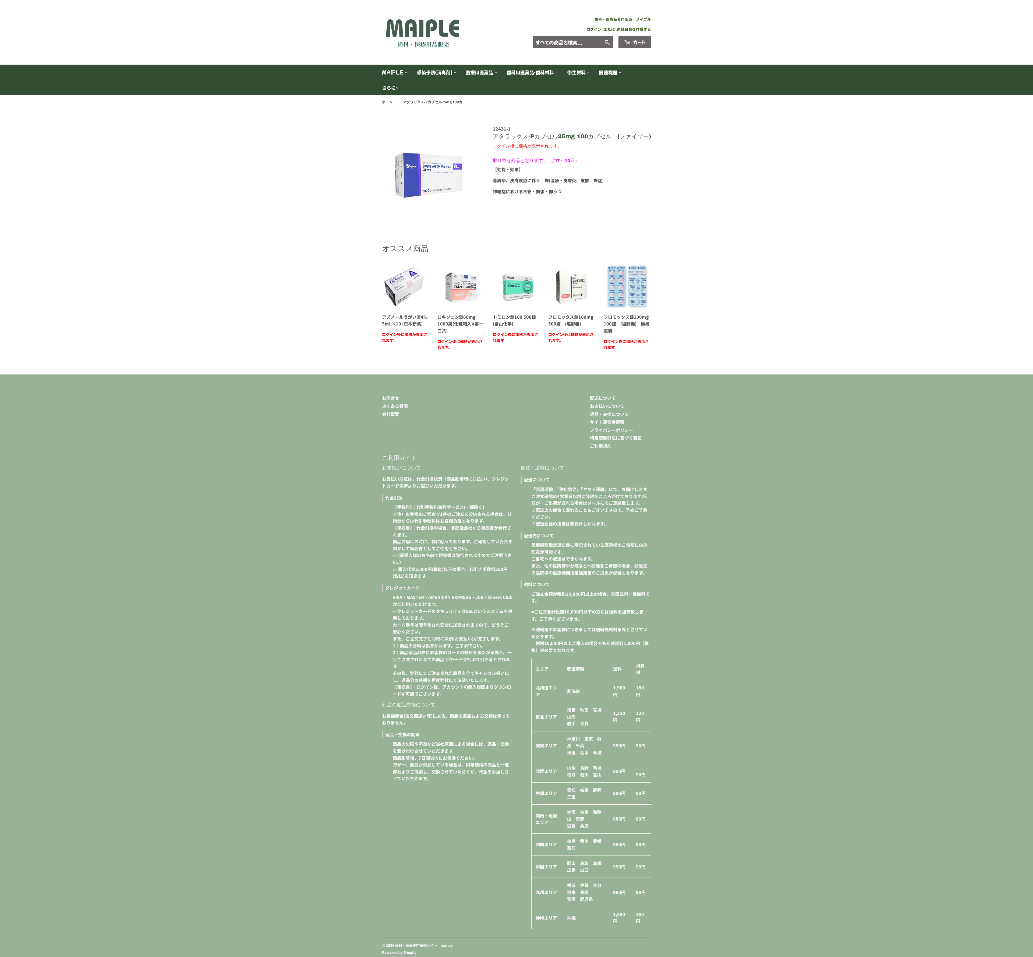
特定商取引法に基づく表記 (616, 437)
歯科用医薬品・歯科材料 (531, 72)
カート (639, 41)
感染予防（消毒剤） (435, 72)
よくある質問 (395, 406)
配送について (603, 398)
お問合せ (390, 398)
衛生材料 (577, 72)
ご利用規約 (600, 446)
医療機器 (608, 72)
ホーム (387, 101)
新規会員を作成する (634, 29)
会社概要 (390, 414)
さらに (389, 87)
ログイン (594, 29)
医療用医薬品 (480, 72)
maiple (393, 72)
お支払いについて (607, 406)
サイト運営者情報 (607, 422)
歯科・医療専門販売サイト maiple (424, 945)
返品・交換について (609, 414)
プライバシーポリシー (611, 430)
